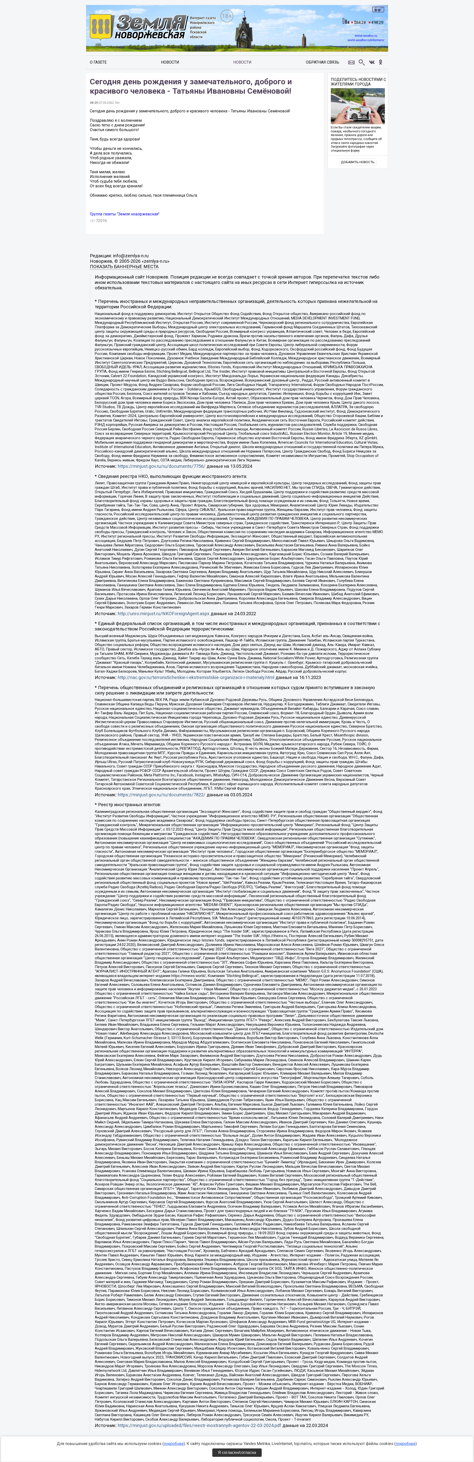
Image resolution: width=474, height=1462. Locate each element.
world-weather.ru (366, 35)
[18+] (153, 28)
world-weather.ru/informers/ (366, 40)
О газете (98, 62)
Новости (170, 62)
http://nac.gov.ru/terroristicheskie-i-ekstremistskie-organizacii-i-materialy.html (196, 677)
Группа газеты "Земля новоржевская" (124, 214)
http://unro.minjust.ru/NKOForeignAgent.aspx (163, 613)
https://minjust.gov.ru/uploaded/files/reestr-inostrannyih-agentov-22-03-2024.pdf (199, 1425)
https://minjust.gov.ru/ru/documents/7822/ (161, 795)
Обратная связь (322, 62)
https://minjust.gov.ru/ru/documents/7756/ (161, 466)
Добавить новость (358, 162)
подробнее (174, 1443)
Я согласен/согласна (237, 1452)
